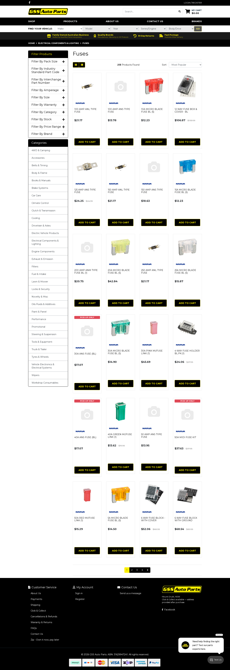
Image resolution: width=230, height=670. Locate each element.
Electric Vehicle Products (45, 233)
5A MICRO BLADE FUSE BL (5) (118, 519)
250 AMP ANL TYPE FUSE (152, 271)
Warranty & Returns (41, 622)
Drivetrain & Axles (41, 225)
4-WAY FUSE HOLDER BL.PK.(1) (187, 352)
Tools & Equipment (42, 341)
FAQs (34, 628)
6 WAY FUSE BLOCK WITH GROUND (186, 519)
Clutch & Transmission (43, 210)
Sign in (79, 593)
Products (70, 21)
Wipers (35, 375)
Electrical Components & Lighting (45, 242)
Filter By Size (40, 97)
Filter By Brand (41, 134)
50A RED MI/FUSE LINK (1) (84, 519)
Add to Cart (87, 141)
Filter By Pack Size (44, 61)
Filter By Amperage (45, 90)
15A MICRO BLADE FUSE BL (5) (185, 191)
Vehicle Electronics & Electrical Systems (43, 366)
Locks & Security (41, 289)
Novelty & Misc (40, 296)
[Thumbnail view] (76, 65)
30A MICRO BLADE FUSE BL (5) (119, 352)
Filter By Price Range (46, 126)
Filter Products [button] (41, 54)
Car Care (36, 195)
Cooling (36, 218)
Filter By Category (44, 112)
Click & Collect (38, 610)
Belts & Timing (40, 165)
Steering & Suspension (44, 334)
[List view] (82, 65)
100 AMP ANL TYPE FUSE (85, 110)
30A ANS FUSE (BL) (85, 353)
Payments (36, 599)
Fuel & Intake (39, 274)
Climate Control (40, 203)
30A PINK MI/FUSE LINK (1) (152, 352)
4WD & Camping (41, 150)
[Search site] (180, 11)
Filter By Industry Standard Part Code (45, 70)
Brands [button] (197, 21)
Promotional (38, 326)
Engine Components (43, 251)
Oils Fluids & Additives (43, 304)
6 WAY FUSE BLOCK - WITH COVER (153, 519)
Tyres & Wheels (40, 356)
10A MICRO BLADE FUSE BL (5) (152, 110)
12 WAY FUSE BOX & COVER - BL (186, 110)
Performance (39, 319)
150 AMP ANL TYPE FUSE (119, 191)
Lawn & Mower (40, 281)
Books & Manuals (41, 180)
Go (198, 28)
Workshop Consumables (45, 382)
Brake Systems (40, 188)
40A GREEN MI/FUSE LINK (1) (120, 435)
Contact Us (155, 21)
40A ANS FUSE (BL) (85, 437)
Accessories (38, 157)
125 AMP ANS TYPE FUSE (85, 191)
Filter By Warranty (44, 104)
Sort (164, 64)
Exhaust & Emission (42, 259)
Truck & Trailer (39, 349)
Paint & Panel (39, 311)
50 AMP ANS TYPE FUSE (151, 435)
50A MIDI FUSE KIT (185, 437)
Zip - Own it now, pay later (45, 639)
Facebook (169, 609)
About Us (112, 21)
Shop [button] (31, 21)
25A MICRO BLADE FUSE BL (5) (185, 271)
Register (80, 599)
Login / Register (193, 2)
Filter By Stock (41, 119)
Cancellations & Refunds (44, 616)
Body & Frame (39, 173)
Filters (35, 266)
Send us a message (130, 593)
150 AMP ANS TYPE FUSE (152, 191)
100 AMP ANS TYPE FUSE (119, 110)
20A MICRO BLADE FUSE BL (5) (119, 271)
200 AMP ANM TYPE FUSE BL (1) (86, 271)
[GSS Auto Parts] (48, 11)
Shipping (35, 605)
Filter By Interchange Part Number (46, 81)
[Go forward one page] (147, 570)
